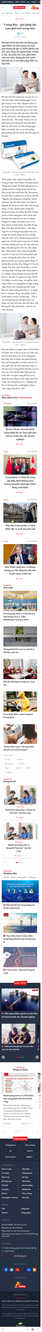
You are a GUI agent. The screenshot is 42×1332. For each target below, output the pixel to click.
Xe (28, 2)
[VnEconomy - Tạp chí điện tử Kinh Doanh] (20, 1139)
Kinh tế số (36, 13)
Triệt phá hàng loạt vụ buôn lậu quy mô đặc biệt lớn (17, 1048)
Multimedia (10, 873)
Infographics (22, 877)
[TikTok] (23, 1270)
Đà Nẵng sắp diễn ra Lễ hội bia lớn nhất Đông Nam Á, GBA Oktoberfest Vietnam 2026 (19, 617)
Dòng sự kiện (20, 1070)
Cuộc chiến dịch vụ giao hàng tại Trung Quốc (18, 715)
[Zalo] (29, 1270)
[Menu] (3, 1329)
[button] (17, 862)
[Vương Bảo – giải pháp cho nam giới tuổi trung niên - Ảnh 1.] (20, 140)
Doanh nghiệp (7, 403)
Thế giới (5, 451)
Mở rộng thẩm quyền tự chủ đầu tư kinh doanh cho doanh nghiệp (20, 1015)
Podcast (13, 877)
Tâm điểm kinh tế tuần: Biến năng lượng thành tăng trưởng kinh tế (19, 939)
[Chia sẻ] (37, 1329)
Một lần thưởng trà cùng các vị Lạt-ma (19, 683)
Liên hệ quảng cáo (20, 1256)
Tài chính (26, 13)
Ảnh (3, 1209)
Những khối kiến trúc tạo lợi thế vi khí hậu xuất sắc (19, 650)
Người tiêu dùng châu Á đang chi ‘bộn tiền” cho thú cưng (18, 848)
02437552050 (9, 1251)
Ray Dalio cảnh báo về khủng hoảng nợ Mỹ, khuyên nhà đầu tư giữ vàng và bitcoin (20, 570)
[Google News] (33, 1329)
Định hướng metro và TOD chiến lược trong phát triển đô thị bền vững (18, 1099)
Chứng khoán (7, 2)
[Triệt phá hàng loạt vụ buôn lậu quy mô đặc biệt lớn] (18, 1034)
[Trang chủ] (3, 13)
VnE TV (34, 2)
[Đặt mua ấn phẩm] (35, 7)
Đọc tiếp (8, 588)
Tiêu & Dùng (20, 2)
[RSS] (35, 1270)
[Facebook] (6, 1270)
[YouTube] (17, 1270)
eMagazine (32, 877)
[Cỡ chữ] (28, 1329)
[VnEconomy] (20, 68)
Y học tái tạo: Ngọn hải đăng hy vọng (19, 971)
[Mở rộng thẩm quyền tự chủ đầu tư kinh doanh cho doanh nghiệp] (20, 999)
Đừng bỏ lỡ (9, 781)
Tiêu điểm (9, 13)
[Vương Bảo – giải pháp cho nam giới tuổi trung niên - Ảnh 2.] (20, 314)
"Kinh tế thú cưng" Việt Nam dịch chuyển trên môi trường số (18, 748)
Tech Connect (10, 1157)
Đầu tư (17, 13)
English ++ (30, 1157)
